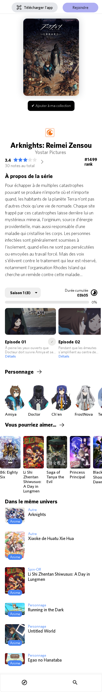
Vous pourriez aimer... (30, 424)
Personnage (19, 371)
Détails (10, 356)
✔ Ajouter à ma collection (51, 105)
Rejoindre (80, 7)
